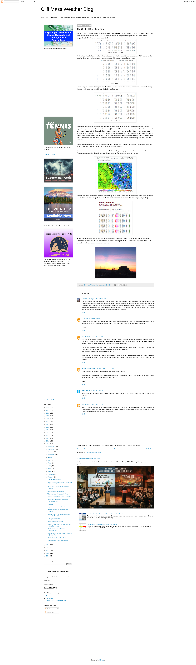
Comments (50, 612)
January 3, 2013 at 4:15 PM (94, 336)
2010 (48, 550)
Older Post (149, 449)
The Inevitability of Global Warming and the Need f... (58, 515)
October (50, 452)
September (51, 454)
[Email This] (119, 285)
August (50, 457)
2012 (48, 545)
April (49, 468)
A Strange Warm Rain (54, 479)
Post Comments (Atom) (93, 452)
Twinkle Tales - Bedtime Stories (56, 600)
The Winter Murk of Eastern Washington (56, 529)
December (51, 446)
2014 (48, 441)
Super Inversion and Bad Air (56, 507)
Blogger (101, 660)
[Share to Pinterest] (126, 285)
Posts (48, 609)
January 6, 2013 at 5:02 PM (94, 404)
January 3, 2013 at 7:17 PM (105, 368)
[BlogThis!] (121, 285)
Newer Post (81, 449)
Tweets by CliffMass (50, 400)
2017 (48, 432)
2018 (48, 430)
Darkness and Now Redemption (57, 540)
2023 (48, 416)
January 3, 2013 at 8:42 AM (97, 299)
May (49, 466)
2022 (48, 418)
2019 (48, 427)
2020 (48, 424)
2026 (48, 407)
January (50, 477)
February (51, 474)
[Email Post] (115, 285)
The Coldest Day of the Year (56, 538)
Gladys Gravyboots (88, 368)
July (49, 460)
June (49, 463)
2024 (48, 413)
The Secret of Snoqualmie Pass (57, 494)
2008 (48, 556)
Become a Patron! (50, 154)
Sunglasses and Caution (55, 521)
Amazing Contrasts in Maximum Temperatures (57, 500)
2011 (48, 547)
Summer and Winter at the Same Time (59, 497)
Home (115, 449)
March (50, 471)
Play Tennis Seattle (52, 596)
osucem (84, 299)
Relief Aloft (50, 504)
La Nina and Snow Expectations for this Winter (102, 524)
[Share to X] (122, 285)
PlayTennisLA (50, 598)
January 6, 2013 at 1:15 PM (94, 390)
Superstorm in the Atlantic (55, 491)
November (51, 449)
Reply (83, 312)
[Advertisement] (58, 83)
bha (83, 336)
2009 (48, 553)
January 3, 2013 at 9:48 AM (92, 318)
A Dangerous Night (53, 519)
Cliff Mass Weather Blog (67, 9)
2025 (48, 410)
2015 (48, 438)
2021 (48, 421)
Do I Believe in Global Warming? (89, 458)
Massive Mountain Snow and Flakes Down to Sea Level (105, 514)
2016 (48, 435)
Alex (83, 390)
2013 (48, 444)
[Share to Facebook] (124, 285)
